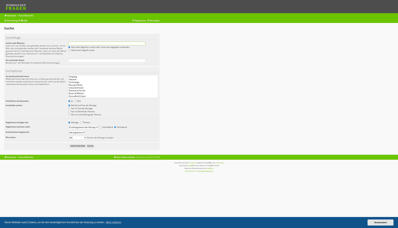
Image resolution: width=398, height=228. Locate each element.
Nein (78, 101)
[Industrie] (113, 79)
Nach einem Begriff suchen (83, 50)
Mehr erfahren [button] (113, 222)
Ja (72, 101)
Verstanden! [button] (380, 222)
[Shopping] (113, 76)
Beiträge (75, 122)
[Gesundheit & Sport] (113, 96)
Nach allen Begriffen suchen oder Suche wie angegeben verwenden (100, 47)
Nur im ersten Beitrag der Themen (86, 114)
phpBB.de (209, 168)
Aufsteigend (107, 127)
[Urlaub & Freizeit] (113, 87)
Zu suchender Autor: (15, 60)
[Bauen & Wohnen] (113, 93)
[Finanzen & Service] (113, 90)
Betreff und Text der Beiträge (84, 105)
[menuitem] (24, 21)
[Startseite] (16, 7)
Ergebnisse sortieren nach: (18, 126)
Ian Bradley (219, 163)
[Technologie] (113, 82)
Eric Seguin (192, 163)
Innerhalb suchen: (14, 105)
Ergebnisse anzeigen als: (17, 122)
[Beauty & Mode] (113, 85)
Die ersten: (11, 137)
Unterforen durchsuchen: (17, 101)
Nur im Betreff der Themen (83, 111)
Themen (86, 122)
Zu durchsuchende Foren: (17, 76)
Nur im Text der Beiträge (82, 108)
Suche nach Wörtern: (15, 43)
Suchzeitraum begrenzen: (17, 132)
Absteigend (122, 127)
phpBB (190, 165)
